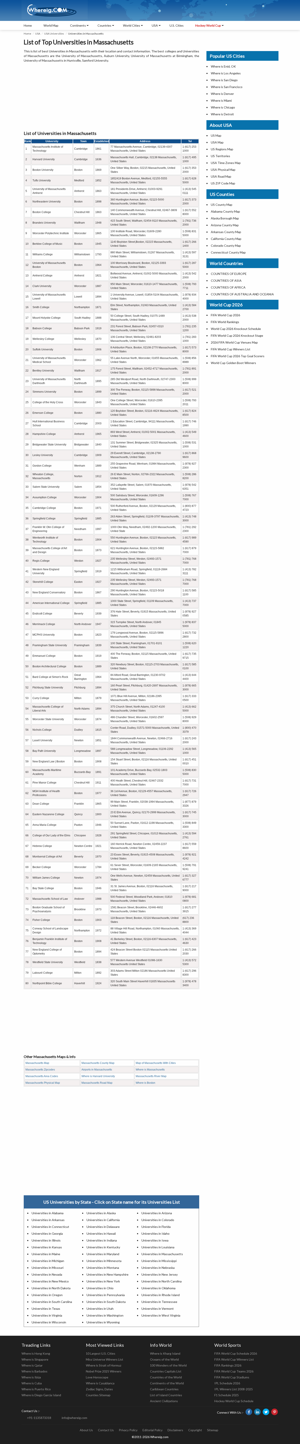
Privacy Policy (128, 1430)
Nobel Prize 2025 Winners (103, 1371)
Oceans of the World (164, 1359)
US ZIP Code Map (223, 183)
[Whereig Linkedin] (257, 1412)
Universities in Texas (46, 1308)
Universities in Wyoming (103, 1322)
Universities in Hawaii (101, 1233)
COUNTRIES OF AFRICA (228, 287)
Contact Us (106, 1430)
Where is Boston (145, 1082)
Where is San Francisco (226, 87)
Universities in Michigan (48, 1261)
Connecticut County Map (228, 252)
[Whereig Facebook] (249, 1412)
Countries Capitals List (165, 1371)
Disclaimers (175, 1430)
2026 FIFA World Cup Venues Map (234, 342)
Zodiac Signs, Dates (99, 1389)
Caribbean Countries (164, 1389)
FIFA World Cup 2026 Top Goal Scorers (237, 356)
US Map (216, 135)
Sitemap (212, 1430)
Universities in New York (103, 1281)
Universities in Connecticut (50, 1227)
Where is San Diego (224, 80)
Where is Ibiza (31, 1377)
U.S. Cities (177, 25)
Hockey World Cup (208, 25)
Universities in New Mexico (50, 1281)
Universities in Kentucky (103, 1247)
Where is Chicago (223, 107)
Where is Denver (222, 94)
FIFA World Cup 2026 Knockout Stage (237, 335)
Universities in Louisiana (157, 1247)
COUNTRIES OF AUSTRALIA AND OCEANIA (242, 294)
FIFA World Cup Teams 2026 (233, 1371)
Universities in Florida (156, 1227)
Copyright (195, 1430)
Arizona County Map (225, 225)
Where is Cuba (32, 1383)
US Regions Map (222, 149)
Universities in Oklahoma (158, 1288)
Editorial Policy (153, 1430)
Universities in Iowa (154, 1240)
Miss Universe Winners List (104, 1359)
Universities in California (103, 1220)
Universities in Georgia (47, 1233)
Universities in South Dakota (106, 1302)
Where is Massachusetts (150, 1069)
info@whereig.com (74, 1418)
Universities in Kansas (47, 1247)
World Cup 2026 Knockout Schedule (236, 329)
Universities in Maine (46, 1254)
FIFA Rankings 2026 (227, 1365)
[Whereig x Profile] (266, 1412)
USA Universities (54, 33)
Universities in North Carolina (161, 1281)
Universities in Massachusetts (162, 1254)
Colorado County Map (226, 245)
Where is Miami (221, 100)
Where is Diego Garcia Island (41, 1395)
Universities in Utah (100, 1308)
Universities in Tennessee (159, 1302)
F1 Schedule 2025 (226, 1395)
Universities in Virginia (47, 1315)
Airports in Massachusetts (96, 1069)
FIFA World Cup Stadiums (231, 1377)
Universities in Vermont (157, 1308)
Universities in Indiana (102, 1240)
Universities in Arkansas (48, 1220)
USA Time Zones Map (226, 163)
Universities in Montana (103, 1267)
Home (28, 25)
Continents (78, 25)
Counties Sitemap (98, 1395)
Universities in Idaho (155, 1233)
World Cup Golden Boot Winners (233, 363)
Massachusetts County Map (97, 1063)
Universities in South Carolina (52, 1302)
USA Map (217, 142)
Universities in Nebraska (158, 1267)
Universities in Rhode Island (160, 1295)
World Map (50, 25)
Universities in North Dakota (51, 1288)
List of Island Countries (166, 1395)
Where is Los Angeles (226, 73)
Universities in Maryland (103, 1254)
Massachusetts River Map (151, 1076)
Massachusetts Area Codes (41, 1076)
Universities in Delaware (103, 1227)
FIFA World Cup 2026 (225, 315)
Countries (104, 25)
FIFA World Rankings (225, 322)
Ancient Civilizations (164, 1401)
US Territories (220, 156)
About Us (86, 1430)
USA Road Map (221, 176)
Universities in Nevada (47, 1274)
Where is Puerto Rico (36, 1389)
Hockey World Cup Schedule (233, 1401)
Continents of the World (167, 1383)
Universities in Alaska (101, 1213)
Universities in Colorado (157, 1220)
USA (37, 33)
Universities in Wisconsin (49, 1322)
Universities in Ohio (100, 1288)
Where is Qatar (32, 1365)
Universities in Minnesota (104, 1261)
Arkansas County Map (226, 232)
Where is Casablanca (100, 1383)
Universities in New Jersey (159, 1274)
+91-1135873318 (39, 1418)
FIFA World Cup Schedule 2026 (235, 1353)
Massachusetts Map (37, 1063)
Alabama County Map (225, 211)
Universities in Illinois (46, 1240)
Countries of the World (166, 1377)
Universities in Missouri (47, 1267)
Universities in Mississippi (159, 1261)
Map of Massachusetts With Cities (156, 1063)
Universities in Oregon (47, 1295)
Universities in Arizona (156, 1213)
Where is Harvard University (98, 1076)
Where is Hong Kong (36, 1353)
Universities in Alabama (47, 1213)
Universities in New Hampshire (107, 1274)
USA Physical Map (223, 169)
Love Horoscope (97, 1377)
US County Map (221, 204)
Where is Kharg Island (165, 1353)
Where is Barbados (34, 1371)
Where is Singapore (35, 1359)
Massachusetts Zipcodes (40, 1069)
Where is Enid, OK (223, 66)
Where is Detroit (222, 114)
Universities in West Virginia (160, 1315)
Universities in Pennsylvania (106, 1295)
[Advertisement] (111, 97)
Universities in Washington (105, 1315)
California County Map (226, 239)
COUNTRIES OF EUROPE (229, 274)
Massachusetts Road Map (96, 1082)
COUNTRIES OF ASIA (226, 280)
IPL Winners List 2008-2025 (233, 1389)
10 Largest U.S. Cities (100, 1353)
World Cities (131, 25)
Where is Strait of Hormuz (103, 1365)
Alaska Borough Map (225, 218)
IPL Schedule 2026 (227, 1383)
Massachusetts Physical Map (42, 1082)
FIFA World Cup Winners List (230, 349)
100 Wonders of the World (168, 1365)
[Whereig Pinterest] (274, 1412)
